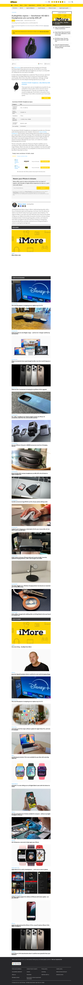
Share (15, 63)
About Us (49, 5)
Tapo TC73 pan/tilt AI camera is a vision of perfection (62, 28)
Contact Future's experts (32, 968)
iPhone (16, 5)
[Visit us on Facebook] (52, 2)
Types (54, 5)
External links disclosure (61, 971)
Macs (21, 5)
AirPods (39, 5)
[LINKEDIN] (21, 206)
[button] (70, 2)
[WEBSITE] (23, 206)
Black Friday (17, 67)
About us (14, 974)
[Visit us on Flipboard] (62, 2)
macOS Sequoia (41, 8)
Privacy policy (44, 968)
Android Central (59, 974)
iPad (26, 5)
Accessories (14, 12)
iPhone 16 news (52, 8)
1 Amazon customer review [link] (22, 156)
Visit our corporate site (56, 959)
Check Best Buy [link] (45, 167)
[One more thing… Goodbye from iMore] (62, 20)
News (13, 20)
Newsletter (48, 63)
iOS (44, 5)
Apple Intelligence (30, 8)
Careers (28, 971)
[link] (16, 87)
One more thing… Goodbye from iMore (61, 23)
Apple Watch (32, 5)
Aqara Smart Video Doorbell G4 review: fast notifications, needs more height (62, 34)
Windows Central (15, 977)
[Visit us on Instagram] (58, 2)
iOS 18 (21, 8)
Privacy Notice (15, 192)
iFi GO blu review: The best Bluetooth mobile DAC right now (61, 40)
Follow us (41, 63)
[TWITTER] (19, 206)
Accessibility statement (17, 971)
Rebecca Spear (20, 20)
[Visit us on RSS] (60, 2)
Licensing (44, 971)
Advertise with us (45, 974)
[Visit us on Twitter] (54, 2)
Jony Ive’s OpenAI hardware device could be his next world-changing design (62, 46)
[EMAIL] (25, 206)
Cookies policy (59, 968)
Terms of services (28, 191)
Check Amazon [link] (45, 161)
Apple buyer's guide (63, 8)
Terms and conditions (16, 968)
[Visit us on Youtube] (56, 2)
